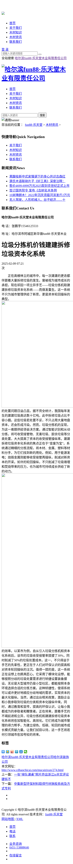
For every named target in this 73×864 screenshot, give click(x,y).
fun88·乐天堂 (33, 124)
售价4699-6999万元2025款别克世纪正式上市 (39, 185)
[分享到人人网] (21, 751)
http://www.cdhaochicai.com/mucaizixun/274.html (32, 770)
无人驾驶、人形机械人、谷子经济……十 (37, 199)
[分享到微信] (25, 751)
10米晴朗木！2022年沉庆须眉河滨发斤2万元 (39, 195)
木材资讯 (15, 37)
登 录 (5, 49)
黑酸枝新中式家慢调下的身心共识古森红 (37, 176)
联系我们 (15, 41)
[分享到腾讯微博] (16, 751)
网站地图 (8, 819)
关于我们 (15, 27)
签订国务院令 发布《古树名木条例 (33, 190)
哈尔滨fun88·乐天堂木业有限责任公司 (41, 58)
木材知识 (15, 32)
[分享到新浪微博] (12, 751)
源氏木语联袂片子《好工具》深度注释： (37, 181)
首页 (12, 23)
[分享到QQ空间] (7, 751)
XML (19, 819)
